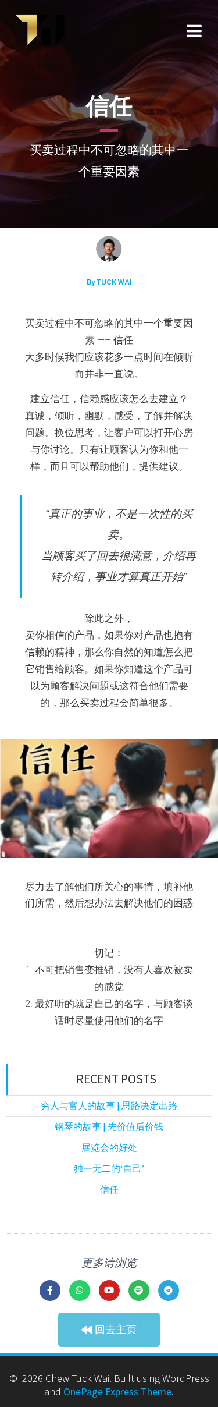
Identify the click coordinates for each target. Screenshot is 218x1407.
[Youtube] (109, 1290)
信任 (109, 1189)
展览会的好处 (109, 1147)
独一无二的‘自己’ (109, 1168)
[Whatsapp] (79, 1290)
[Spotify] (138, 1290)
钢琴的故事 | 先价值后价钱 (109, 1126)
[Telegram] (168, 1290)
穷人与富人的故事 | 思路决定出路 (109, 1105)
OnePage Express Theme (117, 1391)
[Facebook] (50, 1290)
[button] (109, 1330)
